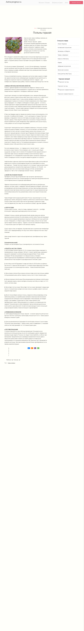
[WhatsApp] (38, 348)
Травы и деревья (11, 363)
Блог (66, 2)
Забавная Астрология (64, 66)
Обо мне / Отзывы (44, 2)
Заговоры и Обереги (64, 51)
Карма (60, 62)
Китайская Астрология (64, 47)
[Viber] (35, 348)
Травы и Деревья (63, 55)
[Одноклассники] (32, 348)
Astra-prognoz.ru (13, 2)
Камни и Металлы (63, 59)
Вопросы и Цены (57, 2)
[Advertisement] (42, 16)
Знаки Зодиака (62, 44)
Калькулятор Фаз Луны (65, 73)
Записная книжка (63, 70)
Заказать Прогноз (76, 2)
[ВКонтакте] (29, 348)
